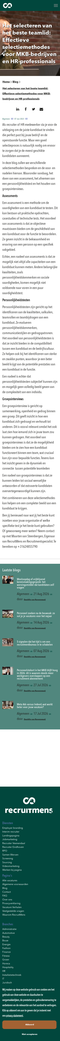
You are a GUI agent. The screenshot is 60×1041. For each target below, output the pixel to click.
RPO (4, 851)
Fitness (6, 956)
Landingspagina (10, 836)
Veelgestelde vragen (13, 911)
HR (3, 971)
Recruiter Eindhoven (13, 847)
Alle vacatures (9, 881)
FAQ (4, 896)
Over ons (7, 900)
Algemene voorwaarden (15, 884)
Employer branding (12, 828)
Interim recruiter (10, 832)
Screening (7, 859)
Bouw (5, 941)
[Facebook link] (25, 109)
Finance (6, 952)
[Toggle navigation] (56, 5)
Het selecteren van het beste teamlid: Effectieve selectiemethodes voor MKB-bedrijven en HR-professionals (26, 93)
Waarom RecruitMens (13, 915)
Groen (5, 960)
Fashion (6, 948)
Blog (15, 82)
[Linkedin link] (17, 109)
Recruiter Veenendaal (13, 843)
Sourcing (7, 862)
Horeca (6, 964)
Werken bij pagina (12, 870)
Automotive (8, 933)
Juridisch (7, 983)
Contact (6, 892)
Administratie (9, 929)
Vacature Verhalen (12, 907)
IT (3, 979)
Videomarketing (10, 866)
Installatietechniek (11, 975)
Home (6, 82)
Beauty (6, 937)
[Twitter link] (33, 109)
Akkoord (29, 1025)
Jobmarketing (9, 839)
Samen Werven (10, 855)
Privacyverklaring (11, 903)
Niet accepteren (29, 1034)
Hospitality (8, 967)
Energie (6, 944)
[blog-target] (7, 590)
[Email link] (41, 109)
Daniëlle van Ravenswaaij (35, 600)
